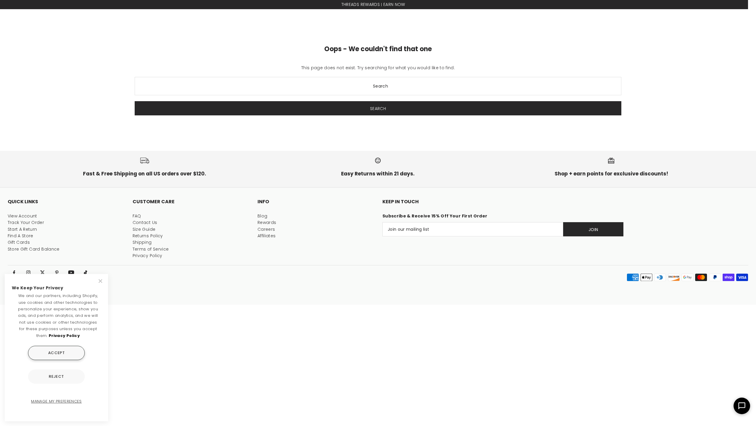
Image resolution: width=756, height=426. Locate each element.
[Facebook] (14, 272)
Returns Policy (148, 236)
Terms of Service (151, 249)
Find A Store (20, 236)
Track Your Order (26, 222)
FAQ (137, 216)
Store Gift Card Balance (34, 249)
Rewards (267, 222)
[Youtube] (71, 272)
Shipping (142, 242)
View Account (22, 216)
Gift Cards (19, 242)
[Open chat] (742, 406)
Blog (262, 216)
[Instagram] (28, 272)
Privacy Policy (147, 256)
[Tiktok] (85, 272)
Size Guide (144, 229)
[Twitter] (42, 272)
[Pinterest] (57, 272)
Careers (266, 229)
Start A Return (22, 229)
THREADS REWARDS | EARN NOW (370, 4)
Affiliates (267, 236)
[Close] (101, 281)
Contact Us (145, 222)
